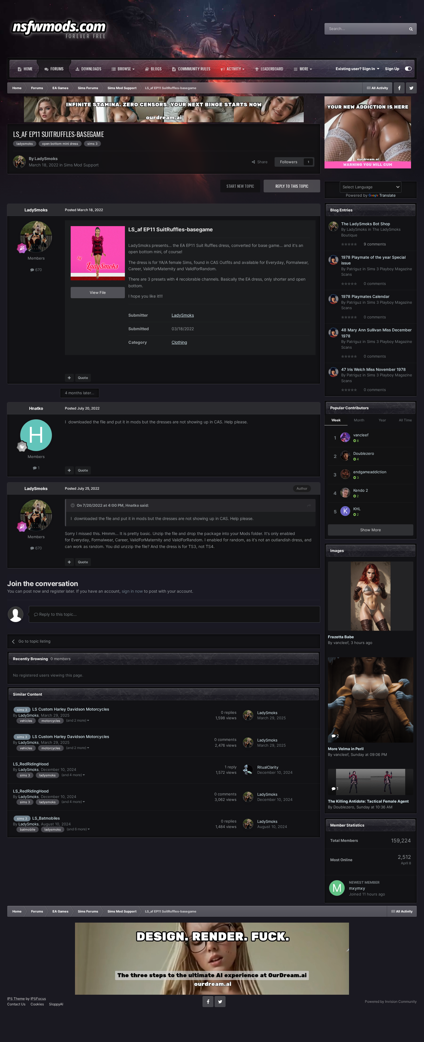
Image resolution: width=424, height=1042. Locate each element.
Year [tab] (382, 420)
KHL (357, 508)
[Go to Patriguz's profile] (333, 260)
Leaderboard (271, 68)
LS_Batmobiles (46, 818)
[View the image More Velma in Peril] (370, 700)
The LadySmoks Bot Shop (365, 223)
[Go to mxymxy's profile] (337, 888)
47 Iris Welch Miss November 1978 (373, 369)
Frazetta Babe (341, 636)
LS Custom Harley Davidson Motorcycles (70, 709)
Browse (124, 68)
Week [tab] (336, 420)
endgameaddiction (370, 472)
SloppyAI (56, 1004)
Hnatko (36, 408)
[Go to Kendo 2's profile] (345, 492)
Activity (233, 68)
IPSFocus (38, 998)
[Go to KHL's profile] (345, 511)
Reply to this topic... (57, 614)
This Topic (389, 29)
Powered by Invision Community (391, 1001)
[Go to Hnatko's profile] (36, 435)
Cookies (37, 1004)
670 (38, 269)
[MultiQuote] (69, 378)
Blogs (156, 68)
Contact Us (16, 1004)
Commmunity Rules (193, 68)
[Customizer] (408, 68)
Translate (387, 195)
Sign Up (392, 68)
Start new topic (240, 186)
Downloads (90, 68)
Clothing (179, 342)
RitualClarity (267, 767)
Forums (56, 68)
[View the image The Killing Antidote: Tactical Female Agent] (370, 782)
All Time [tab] (405, 420)
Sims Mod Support (81, 164)
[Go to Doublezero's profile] (345, 456)
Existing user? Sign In (356, 68)
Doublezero (363, 453)
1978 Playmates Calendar (365, 296)
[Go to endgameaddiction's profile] (345, 474)
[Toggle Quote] (73, 505)
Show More (370, 529)
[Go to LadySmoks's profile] (19, 161)
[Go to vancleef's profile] (345, 437)
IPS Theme (16, 998)
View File (98, 292)
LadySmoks (46, 158)
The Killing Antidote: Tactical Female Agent (368, 801)
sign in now (132, 591)
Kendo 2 (360, 490)
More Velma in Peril (346, 748)
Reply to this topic (291, 186)
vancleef (361, 435)
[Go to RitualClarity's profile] (248, 770)
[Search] (411, 29)
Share (261, 161)
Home (28, 68)
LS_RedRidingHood (31, 764)
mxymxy (357, 888)
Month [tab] (359, 420)
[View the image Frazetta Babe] (370, 596)
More (304, 68)
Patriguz (354, 268)
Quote (83, 378)
